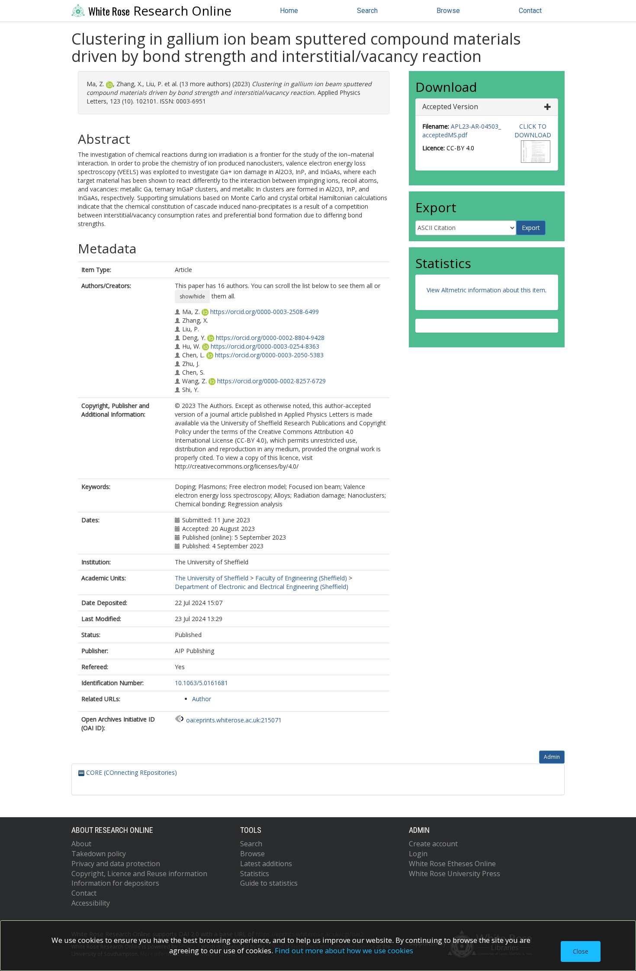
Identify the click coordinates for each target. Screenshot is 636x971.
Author (201, 699)
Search (367, 10)
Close (580, 951)
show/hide (192, 296)
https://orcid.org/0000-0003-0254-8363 (265, 346)
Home (289, 10)
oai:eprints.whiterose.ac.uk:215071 (234, 720)
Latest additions (266, 863)
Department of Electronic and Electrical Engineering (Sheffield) (261, 587)
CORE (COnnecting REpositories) (130, 772)
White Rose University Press (454, 873)
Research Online (159, 10)
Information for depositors (115, 883)
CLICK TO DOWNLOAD (532, 130)
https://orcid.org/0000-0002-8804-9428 (270, 337)
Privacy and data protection (115, 863)
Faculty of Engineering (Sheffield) (301, 578)
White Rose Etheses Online (452, 863)
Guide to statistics (269, 883)
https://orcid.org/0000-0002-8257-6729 (271, 381)
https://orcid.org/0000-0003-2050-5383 (269, 355)
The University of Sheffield (211, 578)
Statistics (254, 873)
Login (418, 853)
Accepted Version (450, 106)
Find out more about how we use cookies (344, 950)
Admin (552, 757)
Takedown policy (98, 853)
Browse (448, 10)
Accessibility (90, 903)
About (81, 843)
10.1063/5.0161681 (201, 683)
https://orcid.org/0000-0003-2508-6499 (264, 311)
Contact (530, 10)
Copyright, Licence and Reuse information (139, 873)
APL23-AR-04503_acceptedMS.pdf (461, 130)
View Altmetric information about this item (486, 290)
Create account (433, 843)
